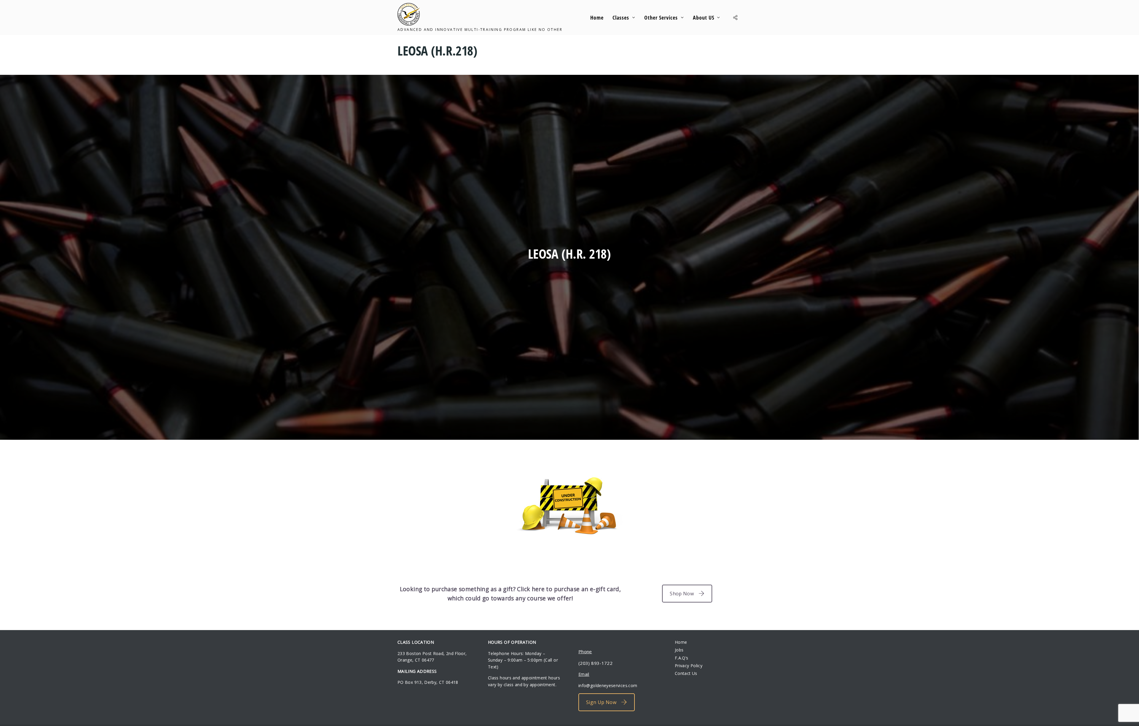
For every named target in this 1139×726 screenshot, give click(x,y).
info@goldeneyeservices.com (607, 685)
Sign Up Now (601, 702)
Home (681, 642)
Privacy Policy (688, 665)
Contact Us (686, 673)
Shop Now (682, 593)
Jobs (679, 650)
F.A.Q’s (681, 658)
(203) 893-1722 (595, 663)
